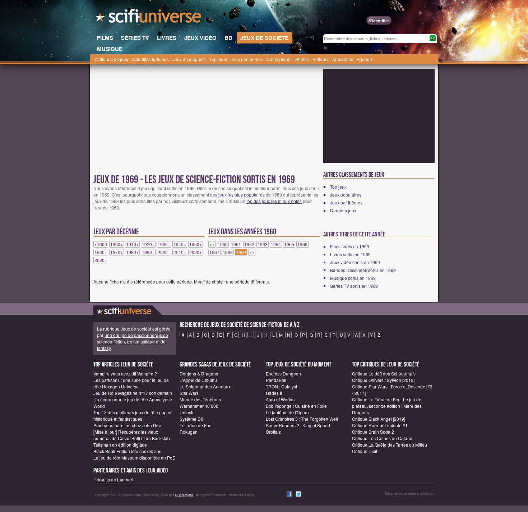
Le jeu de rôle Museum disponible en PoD (134, 458)
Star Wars (189, 393)
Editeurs (320, 59)
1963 (263, 244)
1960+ (100, 252)
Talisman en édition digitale (120, 445)
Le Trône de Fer (195, 425)
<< (211, 244)
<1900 (100, 244)
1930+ (164, 244)
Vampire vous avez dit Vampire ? (125, 373)
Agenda (364, 59)
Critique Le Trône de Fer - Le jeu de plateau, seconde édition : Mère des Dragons (387, 405)
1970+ (116, 252)
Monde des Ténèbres (200, 399)
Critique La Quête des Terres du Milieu (389, 445)
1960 (223, 244)
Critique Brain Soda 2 (373, 432)
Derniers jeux (343, 210)
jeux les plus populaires (241, 195)
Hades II (274, 393)
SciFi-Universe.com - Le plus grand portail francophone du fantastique (149, 18)
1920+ (148, 244)
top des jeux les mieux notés (274, 201)
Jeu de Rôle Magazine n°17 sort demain (132, 393)
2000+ (164, 252)
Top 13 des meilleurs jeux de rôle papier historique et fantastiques (132, 415)
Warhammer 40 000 (199, 406)
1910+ (132, 244)
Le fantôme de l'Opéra (287, 412)
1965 (289, 244)
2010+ (179, 252)
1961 (236, 244)
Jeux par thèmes (247, 59)
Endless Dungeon (283, 373)
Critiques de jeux (111, 59)
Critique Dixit (364, 451)
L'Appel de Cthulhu (198, 380)
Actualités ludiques (150, 59)
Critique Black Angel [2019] (378, 419)
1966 (302, 244)
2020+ (195, 252)
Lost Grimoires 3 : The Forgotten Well (302, 419)
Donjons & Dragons (199, 373)
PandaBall (276, 380)
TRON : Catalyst (281, 386)
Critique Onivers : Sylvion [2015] (383, 380)
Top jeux (338, 187)
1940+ (179, 244)
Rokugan (189, 432)
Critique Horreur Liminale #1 (380, 425)
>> (251, 252)
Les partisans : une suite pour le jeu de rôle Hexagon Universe (131, 383)
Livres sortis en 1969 (350, 254)
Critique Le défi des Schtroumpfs (384, 373)
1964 (276, 244)
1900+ (116, 244)
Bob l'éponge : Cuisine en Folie (296, 406)
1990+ (148, 252)
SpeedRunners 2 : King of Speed (298, 425)
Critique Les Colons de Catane (382, 438)
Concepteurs (279, 59)
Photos (302, 59)
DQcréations (184, 495)
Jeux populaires (345, 195)
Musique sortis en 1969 (353, 278)
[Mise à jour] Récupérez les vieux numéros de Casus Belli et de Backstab (131, 435)
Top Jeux (218, 59)
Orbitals (273, 432)
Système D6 (191, 419)
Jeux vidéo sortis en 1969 (355, 262)
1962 (249, 244)
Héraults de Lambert (113, 479)
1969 (241, 252)
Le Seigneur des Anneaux (205, 386)
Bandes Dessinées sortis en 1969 (363, 270)
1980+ (132, 252)
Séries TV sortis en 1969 (354, 286)
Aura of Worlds (280, 399)
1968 (228, 252)
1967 (214, 252)
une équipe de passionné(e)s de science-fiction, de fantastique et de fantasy (132, 341)
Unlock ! (187, 412)
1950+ (195, 244)
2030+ (100, 260)
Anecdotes (342, 59)
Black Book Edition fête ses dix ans (127, 451)
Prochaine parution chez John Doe (127, 425)
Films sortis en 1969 (349, 246)
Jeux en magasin (189, 59)
